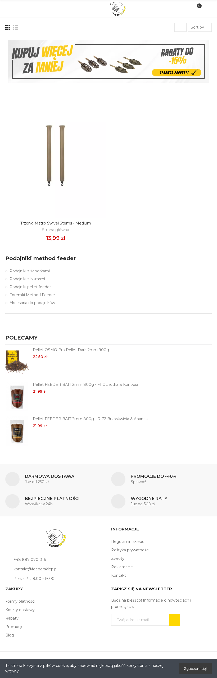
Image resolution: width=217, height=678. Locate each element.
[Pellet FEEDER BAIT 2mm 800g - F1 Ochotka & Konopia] (17, 396)
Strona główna (55, 229)
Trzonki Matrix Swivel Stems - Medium (55, 223)
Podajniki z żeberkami (30, 271)
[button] (201, 338)
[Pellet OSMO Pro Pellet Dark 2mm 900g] (17, 361)
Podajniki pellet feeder (30, 287)
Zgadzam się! (195, 668)
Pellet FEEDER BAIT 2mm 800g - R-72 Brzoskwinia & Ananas (90, 418)
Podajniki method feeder (40, 258)
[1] (174, 620)
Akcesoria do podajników (32, 302)
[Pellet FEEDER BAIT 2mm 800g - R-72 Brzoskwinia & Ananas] (17, 430)
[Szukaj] (20, 8)
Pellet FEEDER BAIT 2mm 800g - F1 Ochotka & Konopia (85, 384)
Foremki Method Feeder (32, 294)
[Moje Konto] (206, 9)
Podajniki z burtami (27, 279)
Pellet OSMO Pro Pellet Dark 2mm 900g (71, 349)
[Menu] (11, 9)
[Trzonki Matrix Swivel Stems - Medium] (55, 155)
